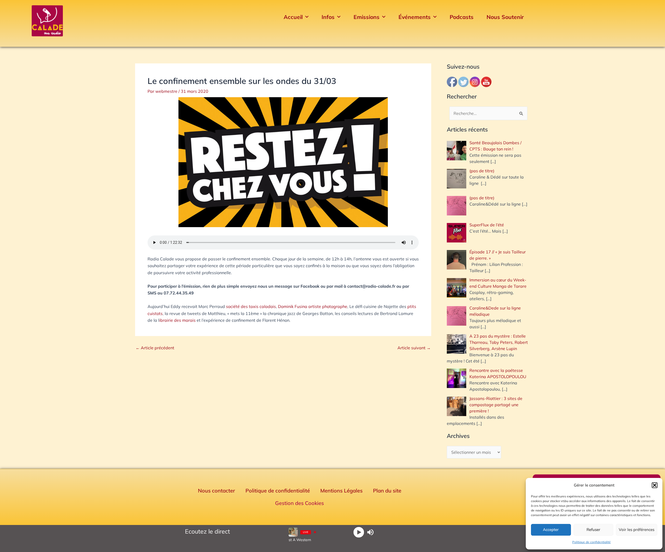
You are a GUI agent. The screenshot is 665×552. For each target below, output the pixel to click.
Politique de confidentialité (591, 542)
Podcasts (462, 17)
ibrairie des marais (177, 320)
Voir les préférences (636, 529)
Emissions (367, 17)
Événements (414, 17)
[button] (654, 485)
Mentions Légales (341, 490)
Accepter (551, 529)
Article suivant (414, 348)
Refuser (593, 529)
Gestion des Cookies (299, 503)
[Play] (358, 532)
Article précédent (155, 348)
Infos (328, 17)
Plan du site (387, 490)
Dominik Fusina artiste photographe (312, 306)
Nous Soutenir (505, 17)
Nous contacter (216, 490)
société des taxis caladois (251, 306)
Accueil (293, 17)
